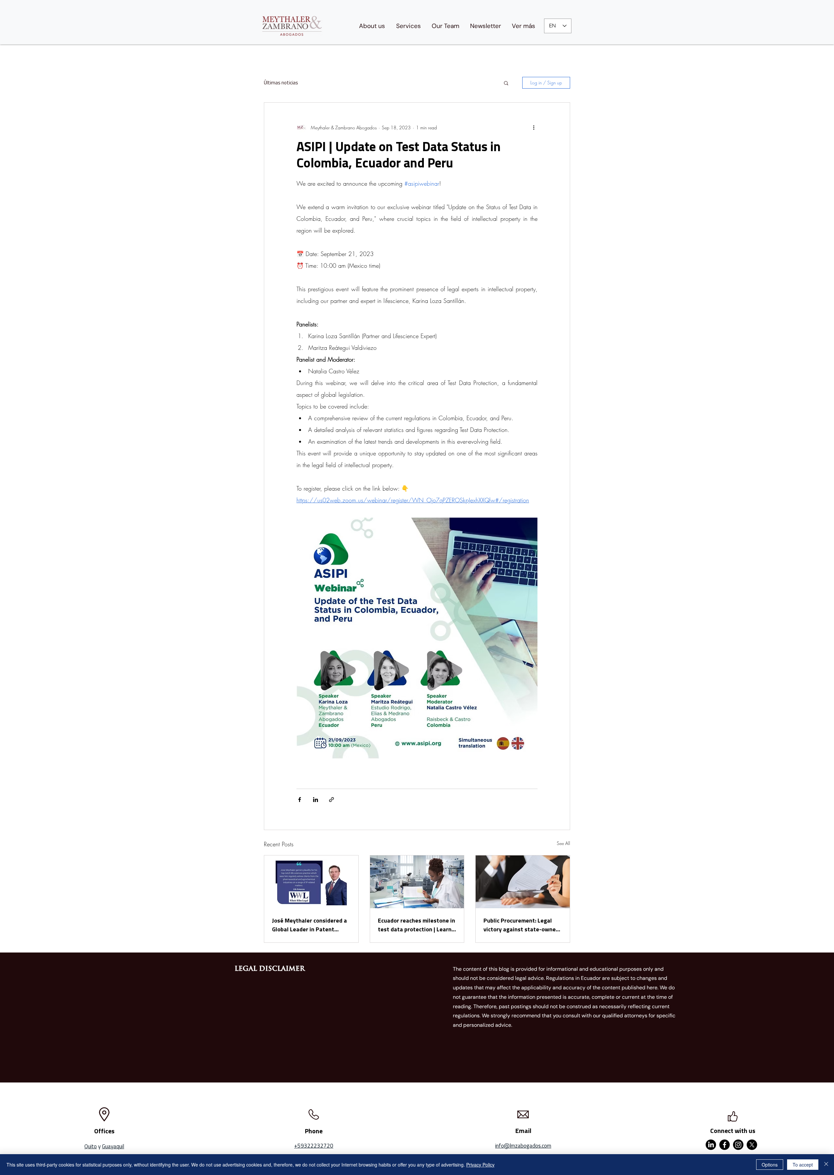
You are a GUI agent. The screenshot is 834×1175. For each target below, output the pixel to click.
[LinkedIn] (711, 1144)
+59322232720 (313, 1145)
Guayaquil (113, 1146)
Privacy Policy (480, 1164)
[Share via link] (331, 799)
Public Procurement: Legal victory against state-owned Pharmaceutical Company (521, 925)
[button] (506, 82)
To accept (803, 1164)
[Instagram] (738, 1144)
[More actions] (534, 127)
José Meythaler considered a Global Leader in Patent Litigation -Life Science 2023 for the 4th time (310, 925)
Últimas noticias (281, 83)
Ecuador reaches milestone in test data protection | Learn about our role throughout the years (416, 925)
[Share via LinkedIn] (315, 799)
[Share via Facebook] (299, 799)
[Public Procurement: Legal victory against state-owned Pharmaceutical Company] (523, 881)
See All (563, 843)
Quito (90, 1146)
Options (770, 1164)
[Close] (826, 1164)
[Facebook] (724, 1144)
